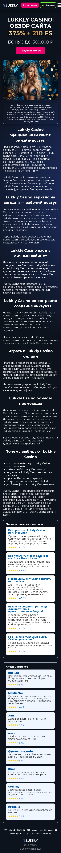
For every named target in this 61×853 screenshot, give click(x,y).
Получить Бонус (30, 50)
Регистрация (30, 5)
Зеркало (50, 5)
